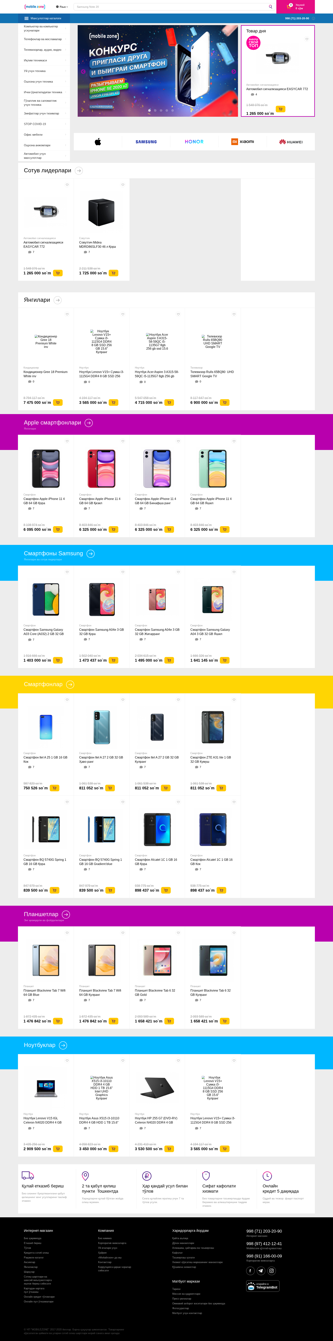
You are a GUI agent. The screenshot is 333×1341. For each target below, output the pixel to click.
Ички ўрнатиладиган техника (43, 92)
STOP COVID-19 (35, 124)
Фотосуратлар (180, 1308)
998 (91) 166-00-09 (264, 1256)
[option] (46, 229)
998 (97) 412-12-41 (264, 1243)
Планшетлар (42, 914)
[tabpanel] (161, 71)
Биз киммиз (105, 1238)
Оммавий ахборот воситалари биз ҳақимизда (198, 1303)
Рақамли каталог (34, 1257)
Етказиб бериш (32, 1243)
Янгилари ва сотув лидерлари (43, 559)
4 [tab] (167, 110)
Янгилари (38, 300)
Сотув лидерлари (48, 170)
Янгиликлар (31, 1267)
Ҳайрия (102, 1252)
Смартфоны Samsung (54, 553)
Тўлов (27, 1247)
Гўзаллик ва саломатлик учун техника (40, 102)
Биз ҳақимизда (32, 1238)
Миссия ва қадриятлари (186, 1293)
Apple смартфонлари (53, 422)
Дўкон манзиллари (183, 1243)
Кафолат (177, 1252)
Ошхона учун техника (38, 81)
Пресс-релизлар (181, 1298)
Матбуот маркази (186, 1281)
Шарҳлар (29, 1271)
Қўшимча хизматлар (184, 1267)
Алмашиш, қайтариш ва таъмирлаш (193, 1247)
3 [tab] (161, 110)
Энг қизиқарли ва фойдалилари (44, 920)
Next (233, 71)
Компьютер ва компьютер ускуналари (41, 28)
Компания (106, 1231)
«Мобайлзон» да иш (109, 1257)
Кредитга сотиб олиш (36, 1252)
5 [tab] (173, 110)
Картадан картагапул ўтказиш (34, 1290)
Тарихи (176, 1289)
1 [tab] (149, 110)
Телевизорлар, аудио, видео (42, 49)
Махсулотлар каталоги (46, 18)
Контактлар (104, 1262)
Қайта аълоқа (180, 1238)
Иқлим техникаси (35, 60)
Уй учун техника (34, 71)
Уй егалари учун (107, 1247)
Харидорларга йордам (190, 1231)
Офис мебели (33, 134)
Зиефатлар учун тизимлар (41, 113)
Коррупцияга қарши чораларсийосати (114, 1269)
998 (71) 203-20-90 (264, 1231)
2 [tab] (155, 110)
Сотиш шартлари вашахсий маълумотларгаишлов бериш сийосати (38, 1280)
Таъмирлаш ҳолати (183, 1257)
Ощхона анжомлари (37, 145)
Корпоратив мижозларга (112, 1243)
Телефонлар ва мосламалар (43, 39)
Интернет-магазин (38, 1231)
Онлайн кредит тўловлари (39, 1296)
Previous (82, 71)
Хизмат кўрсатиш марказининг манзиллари (197, 1262)
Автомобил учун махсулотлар (35, 155)
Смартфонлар (44, 684)
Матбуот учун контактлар (187, 1313)
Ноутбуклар (40, 1045)
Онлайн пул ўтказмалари (38, 1301)
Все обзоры (254, 1152)
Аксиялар (29, 1262)
